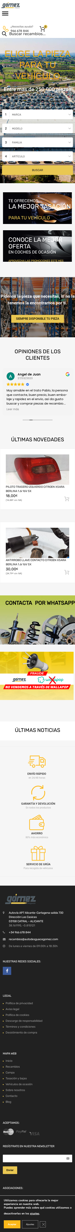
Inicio (9, 1061)
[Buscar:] (32, 34)
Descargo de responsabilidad (24, 1021)
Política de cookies (17, 1015)
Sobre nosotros (15, 1090)
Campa (10, 1072)
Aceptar (12, 1224)
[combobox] (37, 114)
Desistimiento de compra (21, 1032)
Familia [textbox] (17, 142)
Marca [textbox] (16, 114)
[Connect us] (7, 970)
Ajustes (30, 1224)
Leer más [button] (12, 409)
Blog (8, 1102)
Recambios (13, 1066)
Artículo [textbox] (18, 156)
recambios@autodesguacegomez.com (33, 939)
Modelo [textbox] (17, 128)
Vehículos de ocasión (19, 1084)
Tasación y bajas (16, 1078)
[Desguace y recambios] (20, 5)
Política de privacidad (19, 1003)
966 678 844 (20, 31)
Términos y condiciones (20, 1026)
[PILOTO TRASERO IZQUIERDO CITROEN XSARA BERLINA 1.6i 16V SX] (37, 470)
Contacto (11, 1096)
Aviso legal (12, 1009)
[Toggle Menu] (5, 15)
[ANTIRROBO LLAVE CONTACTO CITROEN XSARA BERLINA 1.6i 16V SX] (37, 543)
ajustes (34, 1213)
